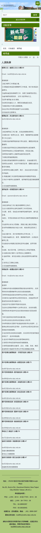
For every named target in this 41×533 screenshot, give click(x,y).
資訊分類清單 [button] (20, 20)
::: (2, 11)
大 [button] (38, 57)
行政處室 (11, 48)
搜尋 (35, 15)
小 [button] (30, 57)
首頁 (4, 48)
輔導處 (19, 48)
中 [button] (34, 57)
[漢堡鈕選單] (38, 3)
